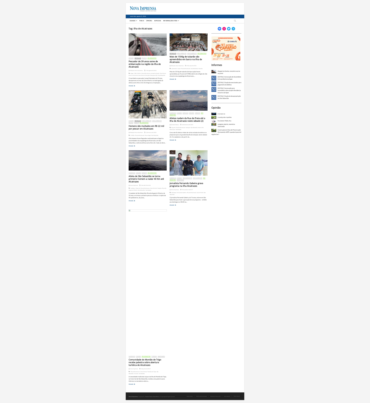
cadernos (173, 113)
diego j (132, 73)
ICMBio (132, 135)
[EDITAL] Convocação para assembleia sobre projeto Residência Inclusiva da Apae (229, 90)
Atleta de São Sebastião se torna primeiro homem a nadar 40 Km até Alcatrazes (146, 179)
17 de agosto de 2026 (150, 70)
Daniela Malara (175, 124)
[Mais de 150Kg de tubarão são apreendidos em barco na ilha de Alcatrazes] (189, 42)
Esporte (191, 113)
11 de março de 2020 (150, 132)
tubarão (200, 68)
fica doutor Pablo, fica (224, 121)
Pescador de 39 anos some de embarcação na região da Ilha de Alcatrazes (145, 64)
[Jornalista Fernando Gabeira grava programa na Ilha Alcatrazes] (189, 163)
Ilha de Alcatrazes (146, 73)
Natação (188, 127)
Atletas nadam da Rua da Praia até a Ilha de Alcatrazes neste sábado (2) (187, 119)
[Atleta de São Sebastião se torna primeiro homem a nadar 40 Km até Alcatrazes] (148, 160)
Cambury (132, 188)
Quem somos (190, 396)
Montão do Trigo (151, 371)
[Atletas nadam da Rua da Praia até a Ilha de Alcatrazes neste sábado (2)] (189, 100)
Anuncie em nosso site (215, 396)
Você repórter (227, 396)
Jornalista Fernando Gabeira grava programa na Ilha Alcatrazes (186, 184)
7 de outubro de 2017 (187, 189)
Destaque (173, 192)
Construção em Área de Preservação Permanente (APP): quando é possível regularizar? (226, 132)
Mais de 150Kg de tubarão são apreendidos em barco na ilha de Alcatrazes (186, 59)
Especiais (157, 20)
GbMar (139, 73)
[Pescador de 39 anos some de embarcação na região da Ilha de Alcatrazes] (148, 44)
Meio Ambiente (182, 53)
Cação (179, 68)
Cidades (132, 20)
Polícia (144, 58)
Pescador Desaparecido (151, 75)
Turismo (154, 356)
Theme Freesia (148, 396)
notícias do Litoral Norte (138, 75)
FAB (135, 73)
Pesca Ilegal (148, 135)
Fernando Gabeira (181, 192)
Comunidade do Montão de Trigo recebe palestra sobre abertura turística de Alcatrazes (145, 362)
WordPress (156, 396)
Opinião (149, 20)
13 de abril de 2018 (145, 185)
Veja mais (134, 86)
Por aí (141, 20)
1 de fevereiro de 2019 (187, 124)
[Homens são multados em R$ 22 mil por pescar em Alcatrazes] (148, 104)
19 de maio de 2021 (191, 65)
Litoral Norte (153, 188)
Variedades (178, 129)
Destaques (138, 58)
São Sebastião (151, 58)
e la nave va (221, 114)
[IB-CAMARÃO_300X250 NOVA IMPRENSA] (225, 37)
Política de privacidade (201, 396)
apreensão (174, 68)
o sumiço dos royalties (225, 117)
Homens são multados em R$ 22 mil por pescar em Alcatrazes (146, 127)
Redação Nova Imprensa (136, 70)
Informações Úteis (170, 20)
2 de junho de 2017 (145, 368)
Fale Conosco (237, 396)
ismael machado (155, 73)
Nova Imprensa (134, 185)
